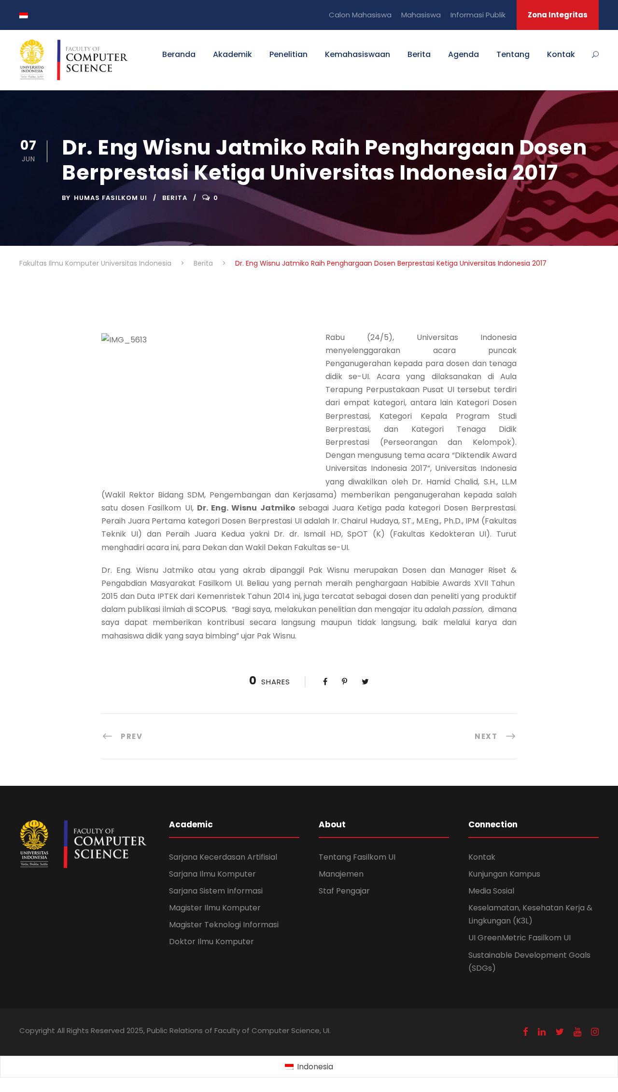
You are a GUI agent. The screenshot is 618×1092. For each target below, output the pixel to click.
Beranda (179, 54)
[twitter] (559, 1031)
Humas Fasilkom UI (110, 197)
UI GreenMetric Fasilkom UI (519, 937)
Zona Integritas (558, 15)
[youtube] (577, 1031)
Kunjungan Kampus (504, 873)
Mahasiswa (421, 15)
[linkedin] (542, 1031)
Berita (419, 54)
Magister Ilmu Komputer (215, 907)
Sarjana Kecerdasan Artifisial (223, 857)
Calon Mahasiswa (360, 15)
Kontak (561, 54)
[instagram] (595, 1031)
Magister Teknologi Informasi (224, 924)
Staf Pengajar (344, 890)
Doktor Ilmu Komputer (211, 941)
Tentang (513, 54)
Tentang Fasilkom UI (357, 857)
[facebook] (525, 1031)
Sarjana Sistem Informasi (216, 890)
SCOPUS (210, 609)
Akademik (232, 54)
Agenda (463, 54)
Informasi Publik (478, 15)
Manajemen (341, 873)
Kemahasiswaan (357, 54)
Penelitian (288, 54)
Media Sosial (491, 890)
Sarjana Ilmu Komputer (212, 873)
